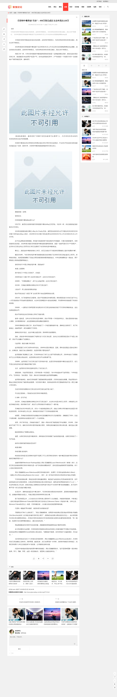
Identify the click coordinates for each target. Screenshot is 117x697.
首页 (10, 12)
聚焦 (60, 7)
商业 (55, 7)
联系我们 (105, 1)
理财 (83, 7)
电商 (95, 7)
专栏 (100, 7)
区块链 (77, 7)
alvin (14, 589)
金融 (65, 7)
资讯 (49, 7)
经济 (71, 7)
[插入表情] (74, 644)
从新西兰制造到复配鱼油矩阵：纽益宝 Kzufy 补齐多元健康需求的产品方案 (100, 23)
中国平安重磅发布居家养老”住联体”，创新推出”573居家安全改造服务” (69, 624)
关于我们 (99, 1)
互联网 (89, 7)
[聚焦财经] (15, 8)
